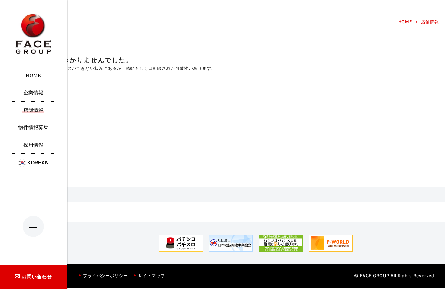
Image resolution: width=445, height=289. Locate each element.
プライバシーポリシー (105, 276)
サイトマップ (151, 276)
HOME (405, 22)
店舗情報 (430, 22)
